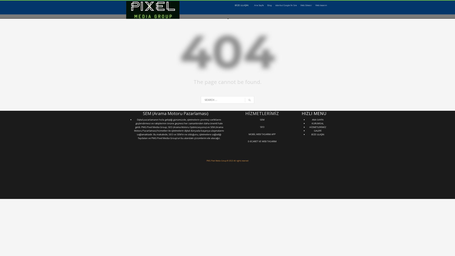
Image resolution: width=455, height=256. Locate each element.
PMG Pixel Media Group (216, 160)
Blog (269, 5)
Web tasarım (321, 5)
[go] (249, 100)
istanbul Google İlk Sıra (286, 5)
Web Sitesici (306, 5)
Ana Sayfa (259, 5)
